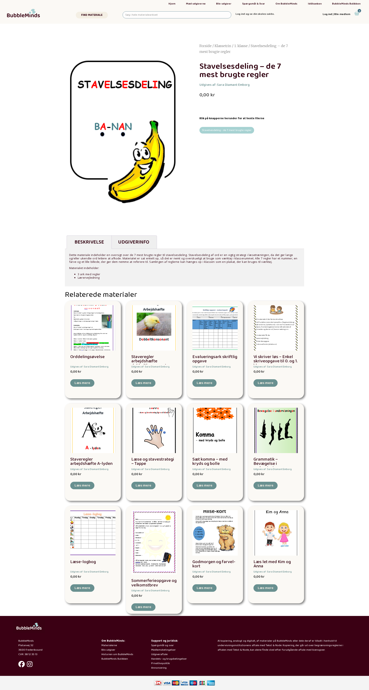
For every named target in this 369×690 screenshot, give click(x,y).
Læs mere (82, 383)
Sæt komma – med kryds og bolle (210, 461)
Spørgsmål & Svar (253, 3)
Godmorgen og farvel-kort (213, 564)
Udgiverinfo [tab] (133, 242)
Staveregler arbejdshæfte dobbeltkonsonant (149, 361)
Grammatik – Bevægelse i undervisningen (268, 464)
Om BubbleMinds (286, 3)
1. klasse (241, 46)
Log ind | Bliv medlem (336, 14)
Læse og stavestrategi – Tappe (152, 461)
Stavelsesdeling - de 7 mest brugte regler (227, 130)
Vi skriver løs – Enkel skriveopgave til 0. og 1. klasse (275, 361)
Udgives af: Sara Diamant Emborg (224, 85)
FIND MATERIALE (91, 15)
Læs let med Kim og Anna (272, 564)
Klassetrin (223, 46)
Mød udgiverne (196, 3)
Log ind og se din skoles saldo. (255, 14)
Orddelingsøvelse (87, 356)
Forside (205, 46)
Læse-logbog (83, 561)
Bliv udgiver (223, 3)
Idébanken (315, 3)
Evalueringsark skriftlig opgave (214, 359)
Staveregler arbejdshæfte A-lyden (91, 461)
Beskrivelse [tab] (89, 242)
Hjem (171, 3)
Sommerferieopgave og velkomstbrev (154, 583)
